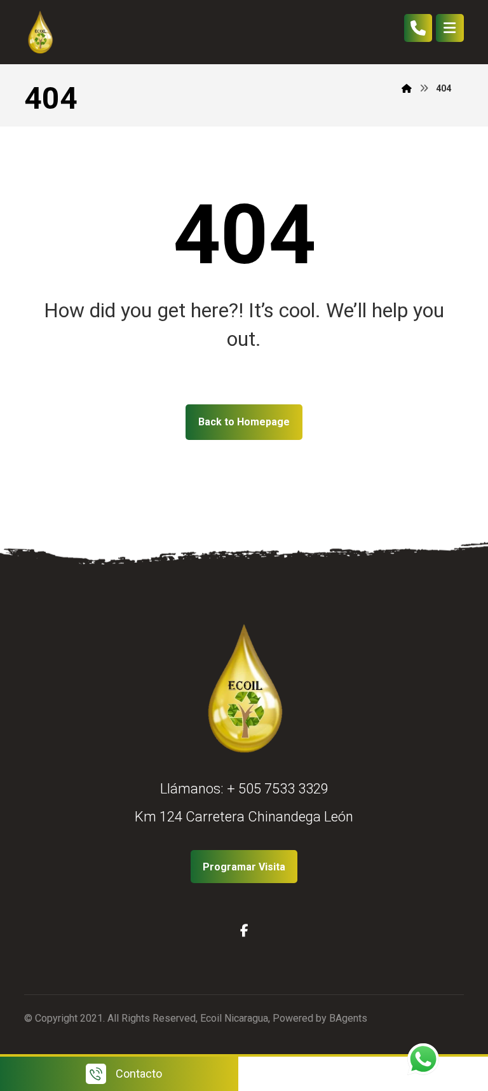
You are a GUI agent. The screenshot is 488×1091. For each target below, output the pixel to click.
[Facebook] (244, 930)
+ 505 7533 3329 (278, 789)
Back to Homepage (244, 422)
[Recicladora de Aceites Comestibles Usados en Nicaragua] (40, 32)
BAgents (348, 1018)
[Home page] (407, 88)
